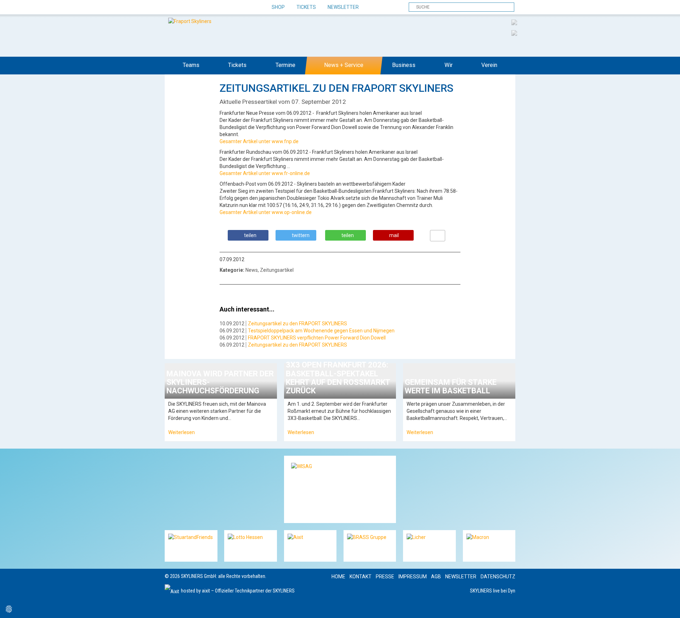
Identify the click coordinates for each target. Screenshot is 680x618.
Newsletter (343, 7)
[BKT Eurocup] (514, 32)
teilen (250, 235)
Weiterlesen (181, 432)
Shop (278, 7)
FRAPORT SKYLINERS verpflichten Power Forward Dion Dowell (317, 338)
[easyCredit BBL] (514, 22)
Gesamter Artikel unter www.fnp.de (259, 141)
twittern (301, 235)
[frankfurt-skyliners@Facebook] (171, 7)
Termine (285, 65)
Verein (489, 65)
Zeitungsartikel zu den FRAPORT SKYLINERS (297, 323)
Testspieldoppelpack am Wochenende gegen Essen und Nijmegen (321, 330)
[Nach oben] (668, 606)
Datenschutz (498, 576)
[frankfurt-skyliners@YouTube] (208, 7)
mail (394, 235)
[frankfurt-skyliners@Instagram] (195, 7)
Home (338, 576)
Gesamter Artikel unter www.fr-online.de (265, 173)
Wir (448, 65)
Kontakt (361, 576)
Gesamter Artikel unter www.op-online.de (266, 212)
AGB (436, 576)
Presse (385, 576)
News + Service (343, 65)
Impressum (412, 576)
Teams (191, 65)
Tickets (306, 7)
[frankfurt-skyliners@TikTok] (183, 7)
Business (403, 65)
